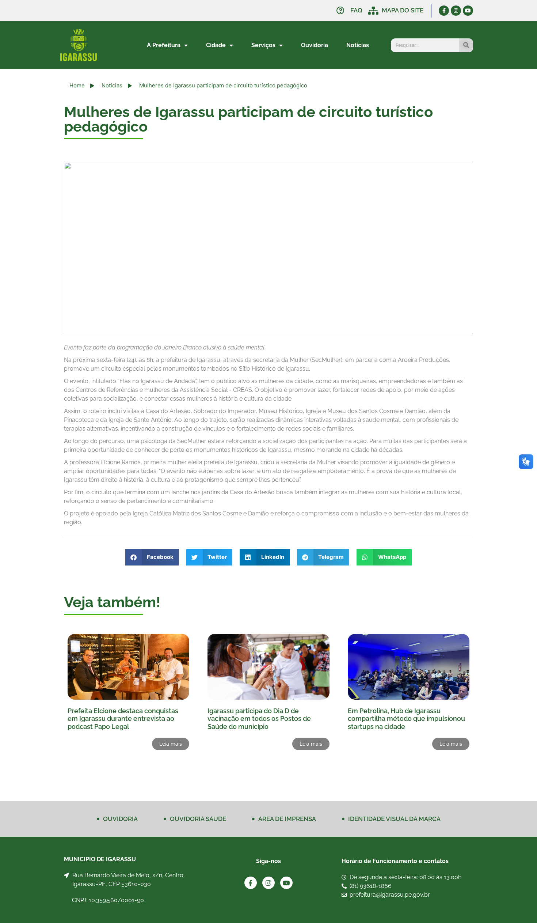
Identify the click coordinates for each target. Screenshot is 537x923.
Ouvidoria (314, 45)
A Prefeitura (163, 45)
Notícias (357, 45)
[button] (152, 557)
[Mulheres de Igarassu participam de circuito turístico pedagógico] (268, 248)
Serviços (263, 45)
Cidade (216, 45)
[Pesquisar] (466, 45)
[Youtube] (468, 10)
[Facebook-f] (444, 10)
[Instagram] (456, 10)
